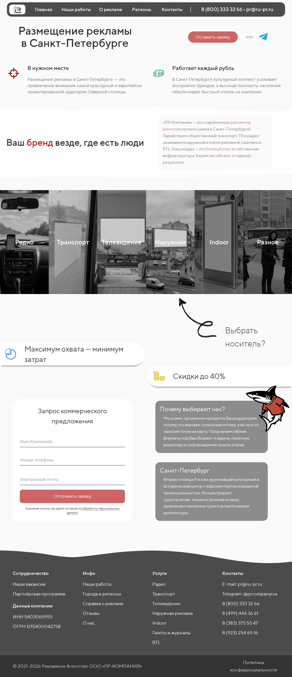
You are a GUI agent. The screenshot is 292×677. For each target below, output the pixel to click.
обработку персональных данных (93, 510)
